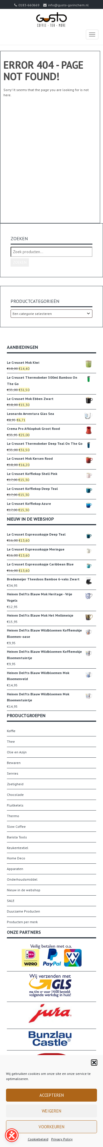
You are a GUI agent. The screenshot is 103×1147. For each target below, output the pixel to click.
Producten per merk (22, 922)
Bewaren (14, 763)
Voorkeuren (51, 1126)
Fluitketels (15, 805)
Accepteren (51, 1095)
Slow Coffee (16, 826)
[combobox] (51, 313)
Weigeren (51, 1111)
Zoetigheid (15, 784)
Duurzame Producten (23, 911)
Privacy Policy (62, 1139)
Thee (11, 741)
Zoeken (20, 262)
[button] (94, 1062)
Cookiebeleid (38, 1139)
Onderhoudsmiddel (22, 879)
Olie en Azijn (17, 752)
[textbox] (51, 313)
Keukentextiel (17, 848)
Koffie (11, 731)
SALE (10, 900)
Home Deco (16, 858)
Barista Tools (17, 837)
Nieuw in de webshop (23, 890)
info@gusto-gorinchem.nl (68, 5)
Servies (12, 773)
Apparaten (15, 869)
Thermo (13, 816)
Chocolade (15, 794)
